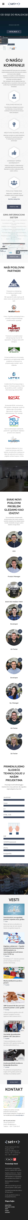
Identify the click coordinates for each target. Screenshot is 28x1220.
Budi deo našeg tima (14, 199)
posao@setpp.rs (20, 1115)
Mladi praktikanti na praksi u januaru (12, 1182)
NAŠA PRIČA (8, 1205)
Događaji (7, 984)
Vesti (6, 921)
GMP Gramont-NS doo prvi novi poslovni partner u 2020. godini (13, 1186)
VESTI (6, 1208)
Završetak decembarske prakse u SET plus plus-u (13, 1191)
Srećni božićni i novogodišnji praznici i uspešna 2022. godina (13, 1169)
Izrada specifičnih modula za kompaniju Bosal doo (12, 1195)
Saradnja (7, 956)
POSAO (7, 1210)
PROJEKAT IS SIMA (10, 1207)
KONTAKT (7, 1212)
